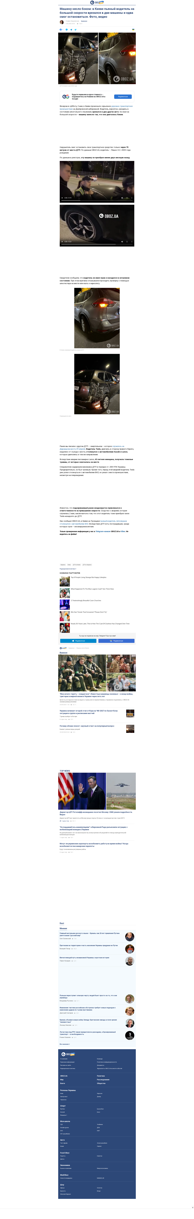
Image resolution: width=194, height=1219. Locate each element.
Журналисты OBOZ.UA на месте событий (109, 1068)
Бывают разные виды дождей (70, 729)
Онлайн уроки (64, 1127)
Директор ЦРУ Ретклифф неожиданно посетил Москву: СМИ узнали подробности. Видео (96, 813)
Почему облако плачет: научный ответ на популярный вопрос (87, 726)
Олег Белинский (65, 938)
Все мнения (64, 1044)
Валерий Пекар (65, 949)
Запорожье (63, 1096)
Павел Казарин (65, 961)
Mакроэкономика (102, 1168)
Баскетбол (100, 1109)
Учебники (100, 1124)
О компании (63, 1059)
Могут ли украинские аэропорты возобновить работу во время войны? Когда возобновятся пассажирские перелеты (94, 845)
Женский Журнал (65, 1194)
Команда (99, 1059)
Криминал (84, 21)
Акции (62, 1146)
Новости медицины (66, 1178)
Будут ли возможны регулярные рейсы (73, 849)
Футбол (62, 1109)
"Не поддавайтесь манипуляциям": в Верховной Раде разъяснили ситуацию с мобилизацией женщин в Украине (94, 828)
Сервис (99, 1146)
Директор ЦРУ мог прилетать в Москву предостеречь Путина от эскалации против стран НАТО (92, 818)
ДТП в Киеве (76, 564)
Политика (101, 1076)
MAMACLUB (100, 1178)
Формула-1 (63, 1115)
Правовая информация (67, 1062)
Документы (100, 1065)
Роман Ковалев (65, 1037)
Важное (63, 653)
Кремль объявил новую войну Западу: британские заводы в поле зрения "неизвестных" (88, 1021)
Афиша (62, 1188)
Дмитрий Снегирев (66, 1013)
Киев (69, 564)
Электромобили (102, 1143)
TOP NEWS (65, 771)
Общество (101, 1083)
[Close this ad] (192, 1207)
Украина (63, 564)
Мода (98, 1191)
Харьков (99, 1093)
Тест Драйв (63, 1143)
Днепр (99, 1096)
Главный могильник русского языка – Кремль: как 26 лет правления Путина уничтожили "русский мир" (89, 934)
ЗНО (61, 1130)
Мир (61, 1080)
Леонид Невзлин (65, 1025)
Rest (62, 923)
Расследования (103, 1080)
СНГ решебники (65, 1134)
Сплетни (99, 1188)
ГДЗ (61, 1124)
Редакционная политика (67, 569)
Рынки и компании (65, 1168)
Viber (123, 531)
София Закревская (72, 21)
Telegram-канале (103, 531)
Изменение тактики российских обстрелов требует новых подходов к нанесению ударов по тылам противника (87, 1009)
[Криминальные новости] (63, 649)
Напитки (99, 1156)
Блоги (62, 1083)
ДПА (98, 1127)
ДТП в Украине (87, 564)
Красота (62, 1191)
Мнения (63, 928)
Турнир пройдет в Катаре (68, 716)
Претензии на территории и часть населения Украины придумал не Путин (89, 945)
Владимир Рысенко (66, 1001)
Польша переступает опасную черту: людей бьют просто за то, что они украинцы (88, 997)
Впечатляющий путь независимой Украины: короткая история (84, 958)
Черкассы (63, 1099)
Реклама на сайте (65, 1065)
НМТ (98, 1130)
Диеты (62, 1159)
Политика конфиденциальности (107, 1062)
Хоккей (62, 1112)
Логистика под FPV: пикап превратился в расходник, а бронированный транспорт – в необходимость (88, 1033)
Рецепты (62, 1156)
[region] (97, 130)
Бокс (98, 1112)
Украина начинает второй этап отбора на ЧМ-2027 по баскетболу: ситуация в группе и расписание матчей (89, 712)
